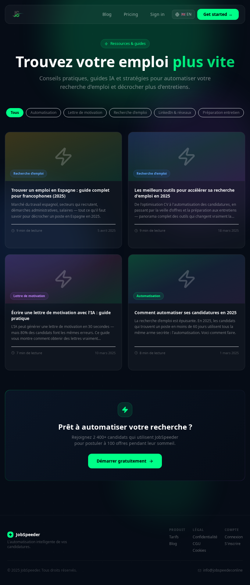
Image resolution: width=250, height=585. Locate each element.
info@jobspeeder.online (223, 570)
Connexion (234, 537)
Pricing (131, 14)
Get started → (218, 14)
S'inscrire (233, 543)
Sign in (157, 14)
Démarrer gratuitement (121, 461)
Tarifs (174, 537)
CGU (197, 543)
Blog (107, 14)
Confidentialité (205, 537)
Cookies (199, 550)
